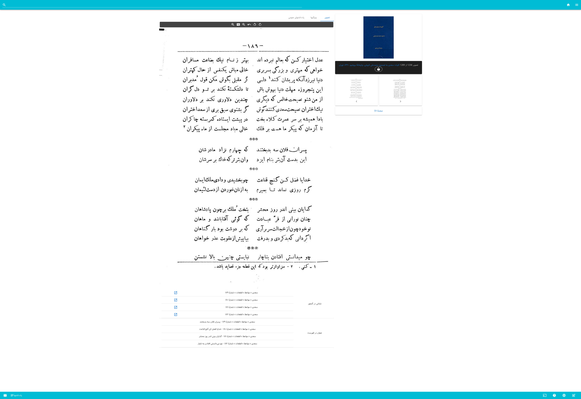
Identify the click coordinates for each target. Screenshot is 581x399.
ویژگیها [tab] (313, 17)
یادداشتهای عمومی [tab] (296, 17)
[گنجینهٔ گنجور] (568, 4)
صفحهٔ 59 (378, 111)
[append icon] (4, 5)
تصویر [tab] (327, 17)
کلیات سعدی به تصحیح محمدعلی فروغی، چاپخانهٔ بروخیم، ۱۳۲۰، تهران (369, 65)
